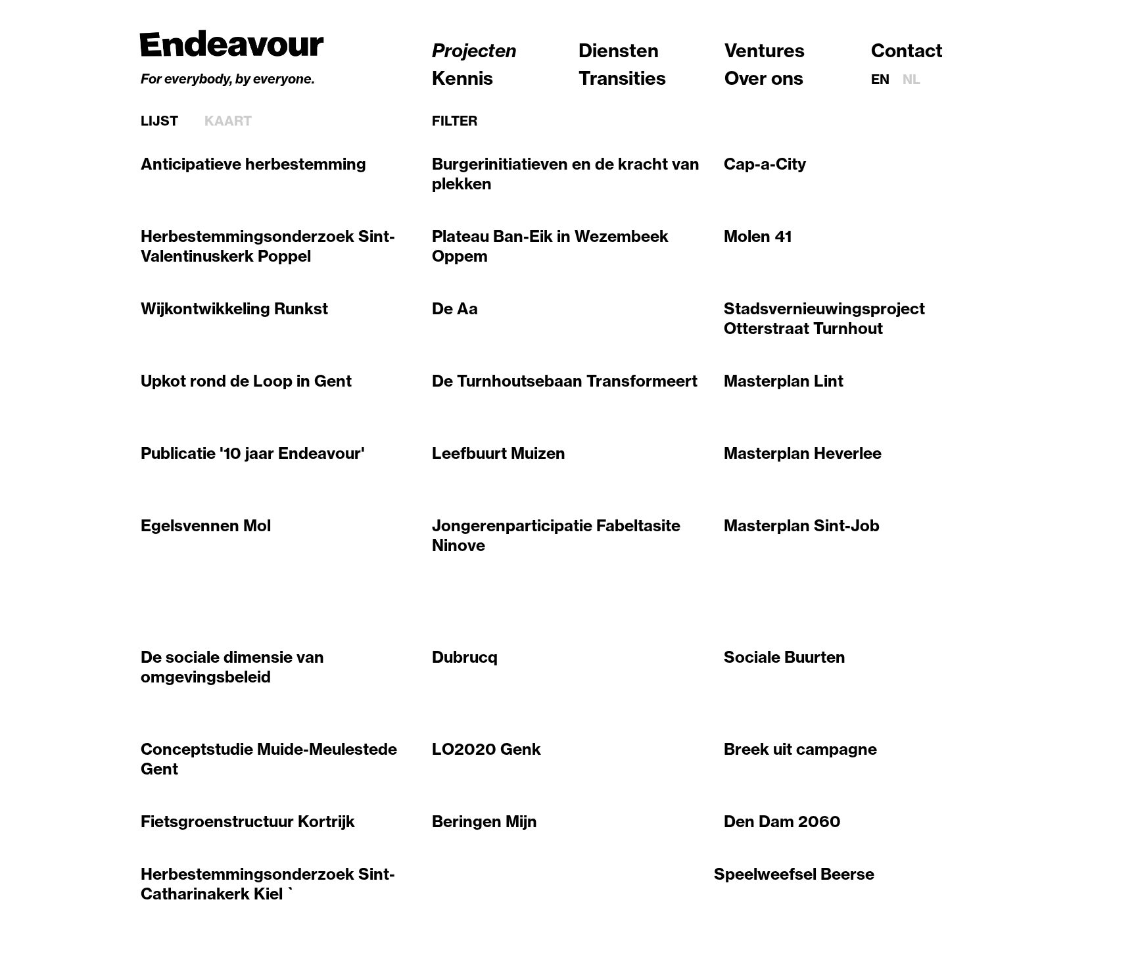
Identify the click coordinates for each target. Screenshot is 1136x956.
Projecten (474, 50)
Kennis (462, 77)
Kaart (228, 121)
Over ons (763, 77)
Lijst (159, 121)
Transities (622, 77)
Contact (907, 50)
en (880, 79)
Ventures (764, 50)
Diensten (619, 50)
